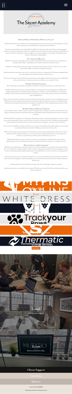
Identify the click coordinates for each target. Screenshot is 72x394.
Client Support (36, 369)
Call (36, 271)
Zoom (36, 346)
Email (36, 309)
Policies (36, 381)
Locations (36, 375)
